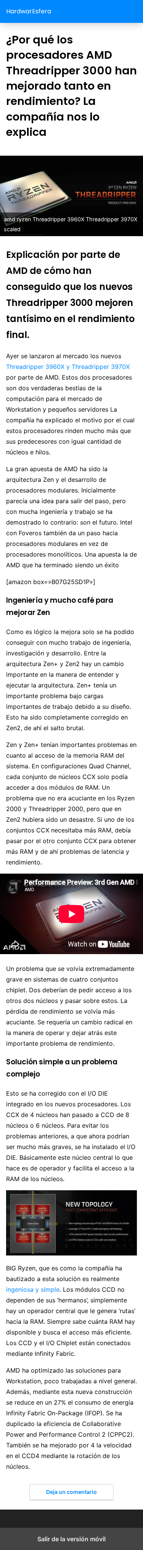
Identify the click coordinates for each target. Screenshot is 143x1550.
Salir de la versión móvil (71, 1539)
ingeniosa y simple (32, 1289)
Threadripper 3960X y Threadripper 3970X (68, 366)
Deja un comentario (71, 1492)
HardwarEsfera (28, 11)
